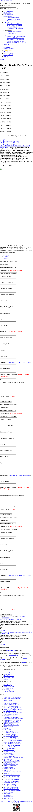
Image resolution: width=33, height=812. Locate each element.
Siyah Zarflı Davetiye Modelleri (12, 771)
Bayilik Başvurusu (9, 53)
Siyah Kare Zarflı (8, 796)
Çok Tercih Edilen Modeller (11, 706)
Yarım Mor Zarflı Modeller (11, 787)
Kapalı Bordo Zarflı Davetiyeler (16, 36)
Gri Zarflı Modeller (9, 731)
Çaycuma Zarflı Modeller (14, 19)
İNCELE (2, 630)
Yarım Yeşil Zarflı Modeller (11, 789)
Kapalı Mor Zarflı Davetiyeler (15, 41)
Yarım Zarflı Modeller (10, 784)
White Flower (7, 795)
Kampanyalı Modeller (10, 734)
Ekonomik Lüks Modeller (14, 31)
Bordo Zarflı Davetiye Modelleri (13, 712)
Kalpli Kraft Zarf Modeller (11, 732)
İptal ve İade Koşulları (7, 801)
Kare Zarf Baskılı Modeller (11, 747)
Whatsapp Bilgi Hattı (6, 0)
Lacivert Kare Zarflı (9, 751)
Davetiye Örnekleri (9, 691)
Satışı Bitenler (7, 770)
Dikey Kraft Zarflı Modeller (11, 717)
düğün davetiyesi (11, 650)
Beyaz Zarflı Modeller (13, 17)
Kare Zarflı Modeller (9, 748)
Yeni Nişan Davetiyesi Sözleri (12, 698)
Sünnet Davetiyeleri (9, 44)
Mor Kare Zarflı (8, 753)
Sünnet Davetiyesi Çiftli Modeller (13, 708)
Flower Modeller (8, 726)
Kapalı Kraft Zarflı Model (14, 27)
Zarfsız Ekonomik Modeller (11, 704)
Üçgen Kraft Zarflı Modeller (15, 28)
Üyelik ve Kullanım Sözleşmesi (23, 801)
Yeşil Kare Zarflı (8, 798)
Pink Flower (7, 793)
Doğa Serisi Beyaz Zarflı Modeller (13, 718)
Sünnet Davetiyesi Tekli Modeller (13, 709)
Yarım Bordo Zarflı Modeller (12, 786)
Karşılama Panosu (9, 754)
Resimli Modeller (8, 767)
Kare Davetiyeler (8, 11)
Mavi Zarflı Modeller (9, 759)
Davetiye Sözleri (8, 55)
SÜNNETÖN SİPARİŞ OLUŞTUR (10, 143)
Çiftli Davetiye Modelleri (10, 703)
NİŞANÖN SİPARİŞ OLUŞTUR (9, 141)
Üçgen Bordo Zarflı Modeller (12, 775)
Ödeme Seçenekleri (9, 48)
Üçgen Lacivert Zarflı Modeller (12, 778)
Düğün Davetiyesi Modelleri (11, 722)
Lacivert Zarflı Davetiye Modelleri (13, 757)
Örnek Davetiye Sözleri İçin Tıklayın (19, 362)
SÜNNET (6, 258)
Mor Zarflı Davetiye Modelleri (12, 761)
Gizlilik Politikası (16, 803)
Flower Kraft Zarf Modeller (14, 24)
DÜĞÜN (6, 255)
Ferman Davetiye (12, 33)
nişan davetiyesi (13, 655)
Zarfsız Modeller (8, 792)
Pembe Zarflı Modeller (10, 765)
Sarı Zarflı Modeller (9, 768)
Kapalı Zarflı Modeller (10, 737)
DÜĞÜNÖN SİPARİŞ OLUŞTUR (7, 140)
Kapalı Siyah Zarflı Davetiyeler (15, 39)
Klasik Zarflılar (8, 16)
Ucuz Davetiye (8, 685)
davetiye (23, 662)
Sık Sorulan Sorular (9, 677)
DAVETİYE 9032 (17, 619)
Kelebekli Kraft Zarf (9, 756)
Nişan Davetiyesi (8, 688)
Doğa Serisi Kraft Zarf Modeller (12, 720)
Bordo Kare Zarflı (9, 750)
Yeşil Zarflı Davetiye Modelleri (12, 790)
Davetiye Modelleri (9, 689)
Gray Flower (7, 729)
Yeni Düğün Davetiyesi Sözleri (12, 697)
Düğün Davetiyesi (9, 686)
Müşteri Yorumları (9, 52)
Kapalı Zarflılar (8, 35)
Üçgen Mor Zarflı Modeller (11, 779)
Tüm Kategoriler (11, 20)
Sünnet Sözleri (8, 700)
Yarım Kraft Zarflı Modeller (14, 25)
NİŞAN (6, 256)
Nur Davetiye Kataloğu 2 (11, 764)
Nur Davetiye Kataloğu (10, 762)
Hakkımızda (7, 47)
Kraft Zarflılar (7, 22)
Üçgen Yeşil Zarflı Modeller (11, 781)
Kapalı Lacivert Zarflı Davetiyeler (16, 42)
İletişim (6, 56)
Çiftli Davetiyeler (8, 14)
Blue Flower (7, 728)
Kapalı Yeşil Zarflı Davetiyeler (15, 38)
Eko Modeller (7, 13)
